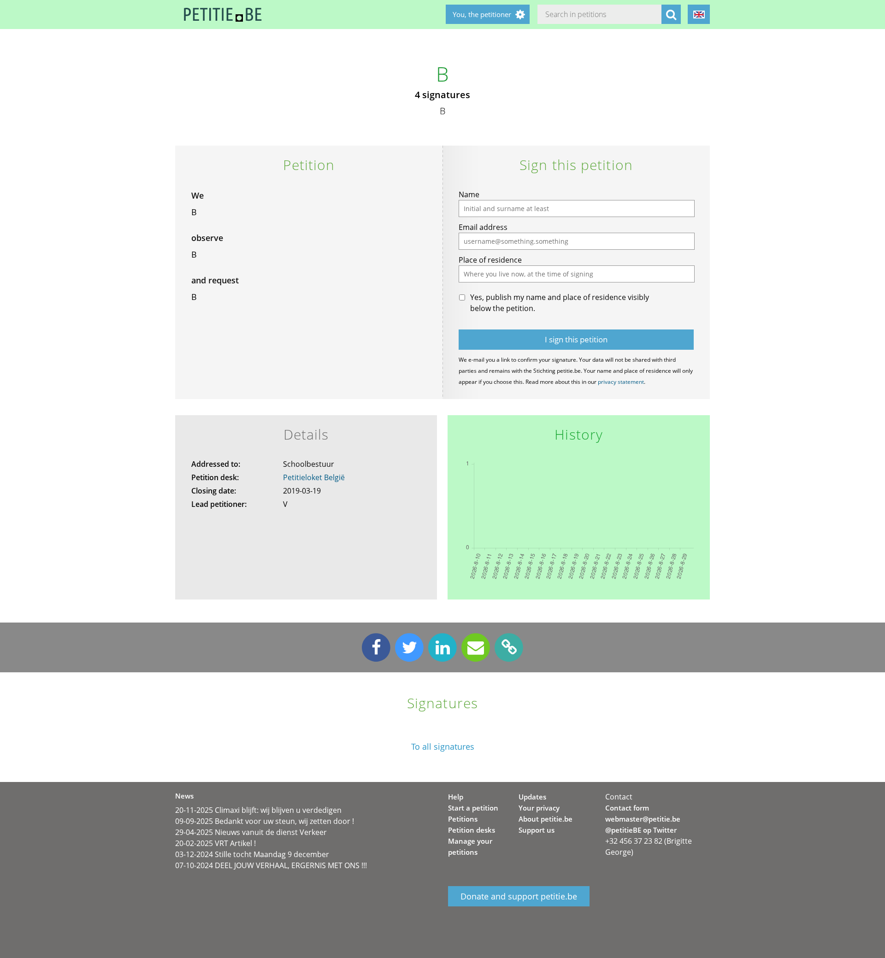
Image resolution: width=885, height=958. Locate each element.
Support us (537, 830)
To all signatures (442, 747)
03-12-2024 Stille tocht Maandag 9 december (252, 854)
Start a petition (473, 807)
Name (469, 194)
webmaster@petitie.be (642, 818)
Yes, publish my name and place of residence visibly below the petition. (559, 302)
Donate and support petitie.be (518, 896)
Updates (532, 796)
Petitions (463, 818)
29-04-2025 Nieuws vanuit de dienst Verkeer (251, 832)
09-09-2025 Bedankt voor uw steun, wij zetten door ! (264, 821)
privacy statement (621, 382)
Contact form (627, 807)
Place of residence (490, 260)
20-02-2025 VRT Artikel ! (215, 843)
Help (455, 796)
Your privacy (539, 807)
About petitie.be (545, 818)
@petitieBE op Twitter (641, 830)
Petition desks (471, 830)
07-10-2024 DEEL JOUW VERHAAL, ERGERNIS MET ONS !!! (271, 865)
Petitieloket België (314, 477)
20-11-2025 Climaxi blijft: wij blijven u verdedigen (258, 810)
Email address (483, 227)
